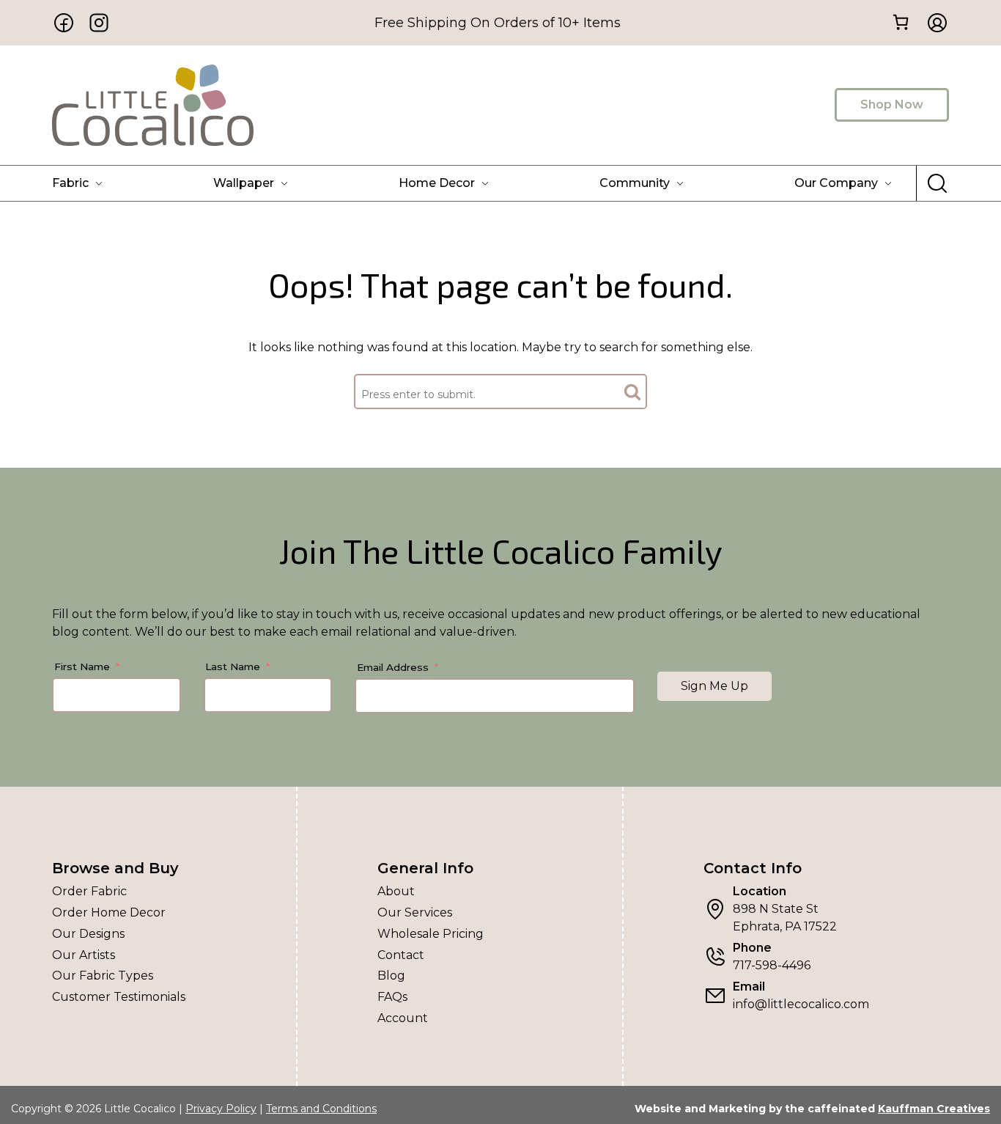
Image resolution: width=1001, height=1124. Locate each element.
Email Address (393, 667)
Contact (400, 955)
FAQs (392, 997)
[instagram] (99, 22)
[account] (933, 22)
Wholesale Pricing (430, 934)
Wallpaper (243, 183)
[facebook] (63, 22)
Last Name (232, 666)
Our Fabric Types (102, 975)
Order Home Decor (109, 912)
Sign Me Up (714, 686)
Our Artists (83, 955)
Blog (391, 975)
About (396, 891)
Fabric (70, 183)
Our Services (414, 912)
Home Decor (437, 183)
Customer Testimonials (118, 997)
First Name (82, 666)
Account (402, 1018)
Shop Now (891, 104)
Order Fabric (89, 891)
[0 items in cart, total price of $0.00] (900, 21)
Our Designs (88, 934)
